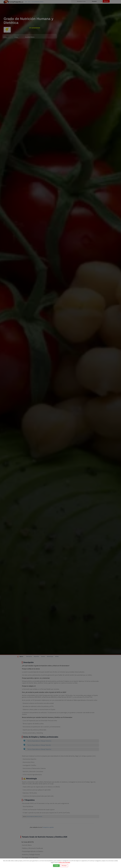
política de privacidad (64, 862)
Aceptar (56, 865)
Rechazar (64, 865)
